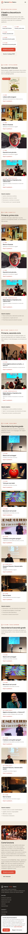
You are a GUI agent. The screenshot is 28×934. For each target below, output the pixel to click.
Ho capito (6, 930)
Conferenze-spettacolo (6, 897)
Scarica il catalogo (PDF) (9, 54)
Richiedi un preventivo (8, 49)
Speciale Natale (4, 906)
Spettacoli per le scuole (6, 899)
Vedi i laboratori (7, 876)
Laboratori (3, 903)
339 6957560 (4, 912)
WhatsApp (3, 914)
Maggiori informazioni (17, 930)
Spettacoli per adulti (5, 901)
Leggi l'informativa (18, 926)
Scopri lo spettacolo (7, 101)
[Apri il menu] (25, 2)
